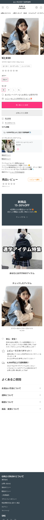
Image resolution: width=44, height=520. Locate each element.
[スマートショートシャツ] (8, 146)
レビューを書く (35, 179)
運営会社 (5, 479)
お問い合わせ (6, 483)
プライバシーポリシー (9, 499)
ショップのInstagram (17, 172)
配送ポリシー (6, 159)
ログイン (5, 507)
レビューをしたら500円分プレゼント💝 (18, 98)
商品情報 (8, 118)
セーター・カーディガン (11, 66)
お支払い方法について (11, 388)
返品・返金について (10, 408)
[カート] (41, 7)
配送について (7, 402)
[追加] (18, 149)
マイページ (5, 510)
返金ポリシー (6, 155)
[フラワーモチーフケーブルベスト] (22, 306)
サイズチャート (10, 123)
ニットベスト (25, 66)
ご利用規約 (5, 495)
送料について (7, 395)
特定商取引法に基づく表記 (11, 503)
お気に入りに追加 (22, 113)
